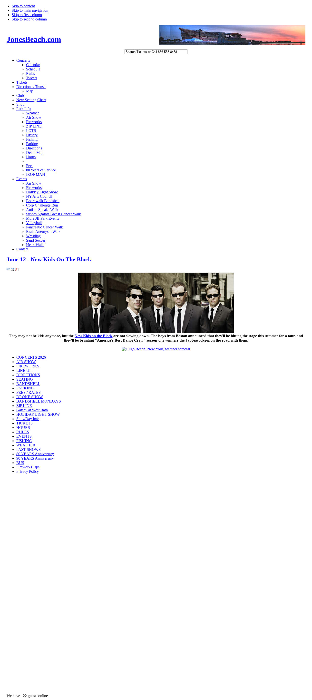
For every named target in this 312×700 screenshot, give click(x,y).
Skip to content (23, 6)
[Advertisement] (26, 555)
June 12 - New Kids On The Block (49, 259)
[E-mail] (8, 270)
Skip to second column (29, 19)
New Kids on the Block (93, 336)
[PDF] (17, 270)
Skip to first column (27, 15)
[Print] (12, 270)
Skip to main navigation (30, 10)
